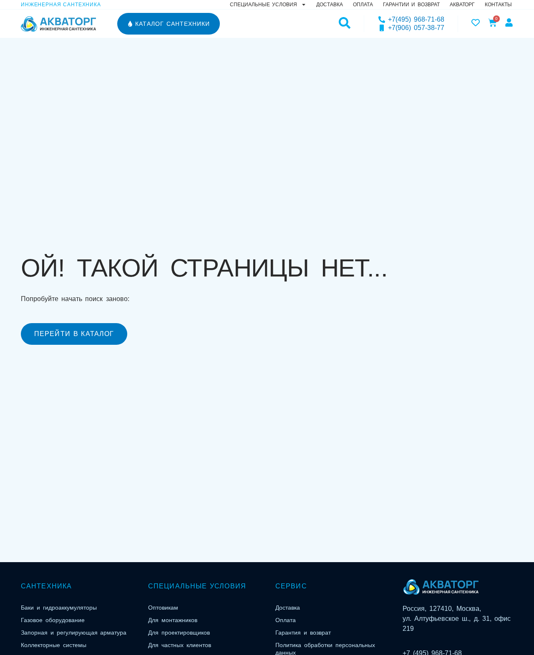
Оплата (363, 4)
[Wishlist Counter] (475, 22)
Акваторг (462, 4)
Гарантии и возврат (411, 4)
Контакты (498, 4)
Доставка (329, 4)
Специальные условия (263, 4)
